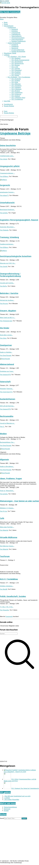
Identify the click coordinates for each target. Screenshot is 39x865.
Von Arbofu (3, 159)
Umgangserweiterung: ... (7, 173)
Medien (3, 433)
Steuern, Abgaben (8, 310)
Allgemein (4, 459)
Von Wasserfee (4, 610)
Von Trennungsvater (6, 321)
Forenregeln (9, 616)
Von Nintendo (4, 230)
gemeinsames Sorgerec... (7, 192)
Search (2, 818)
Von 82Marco (4, 176)
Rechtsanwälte (6, 416)
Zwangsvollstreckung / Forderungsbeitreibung (10, 274)
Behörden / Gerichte (9, 293)
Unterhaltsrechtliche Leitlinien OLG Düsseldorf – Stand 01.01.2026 (20, 770)
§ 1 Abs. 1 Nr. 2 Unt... (6, 607)
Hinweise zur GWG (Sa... (8, 263)
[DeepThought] (5, 359)
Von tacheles (4, 213)
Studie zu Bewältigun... (7, 466)
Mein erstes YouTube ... (7, 527)
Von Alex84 (3, 266)
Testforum (5, 556)
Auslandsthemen (7, 399)
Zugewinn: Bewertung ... (7, 227)
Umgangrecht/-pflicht (10, 166)
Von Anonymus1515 (6, 392)
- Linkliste (7, 798)
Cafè (2, 518)
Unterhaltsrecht (7, 202)
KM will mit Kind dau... (7, 406)
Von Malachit (4, 530)
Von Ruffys (3, 286)
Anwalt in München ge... (7, 423)
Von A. (2, 426)
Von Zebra (3, 338)
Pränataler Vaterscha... (6, 388)
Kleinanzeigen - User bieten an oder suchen (19, 501)
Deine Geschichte (8, 145)
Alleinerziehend (7, 364)
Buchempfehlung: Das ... (7, 442)
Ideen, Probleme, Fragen (11, 478)
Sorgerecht (5, 185)
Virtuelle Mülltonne (8, 537)
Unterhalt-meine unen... (7, 156)
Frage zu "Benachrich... (7, 490)
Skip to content (4, 1)
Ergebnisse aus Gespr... (7, 371)
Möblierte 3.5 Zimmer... (7, 508)
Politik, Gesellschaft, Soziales (13, 596)
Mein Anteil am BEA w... (7, 317)
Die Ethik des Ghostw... (7, 546)
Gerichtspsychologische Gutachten (15, 256)
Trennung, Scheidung (9, 237)
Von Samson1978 (5, 374)
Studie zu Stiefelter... (6, 352)
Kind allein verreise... (6, 335)
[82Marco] (3, 179)
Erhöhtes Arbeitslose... (6, 586)
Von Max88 (3, 589)
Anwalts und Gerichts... (7, 283)
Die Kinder (4, 328)
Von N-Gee (3, 511)
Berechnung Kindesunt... (7, 209)
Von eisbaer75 (4, 195)
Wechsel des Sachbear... (7, 300)
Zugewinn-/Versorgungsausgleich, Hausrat (19, 220)
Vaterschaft (5, 381)
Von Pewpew (4, 303)
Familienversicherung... (7, 244)
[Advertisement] (19, 693)
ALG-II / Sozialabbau (9, 579)
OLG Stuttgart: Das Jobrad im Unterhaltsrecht (25, 788)
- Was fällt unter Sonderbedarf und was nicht (17, 796)
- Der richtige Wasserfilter (11, 799)
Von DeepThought (5, 355)
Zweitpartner (6, 345)
